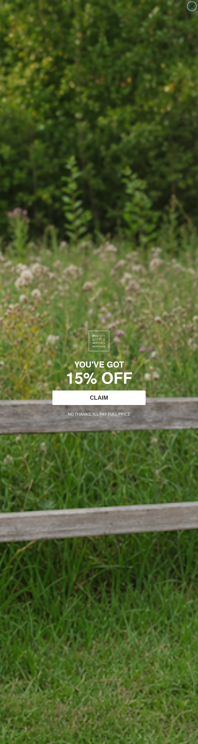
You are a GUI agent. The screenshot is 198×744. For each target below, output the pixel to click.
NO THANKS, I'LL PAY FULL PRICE (99, 413)
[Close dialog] (192, 6)
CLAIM (99, 397)
